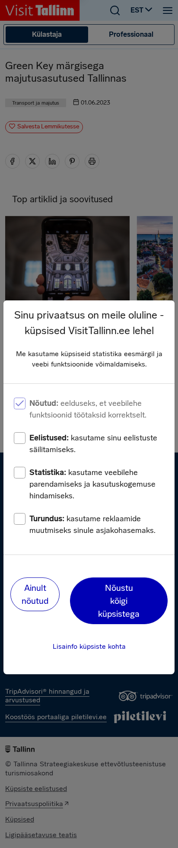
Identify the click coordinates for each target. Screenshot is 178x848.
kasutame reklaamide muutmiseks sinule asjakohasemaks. (92, 524)
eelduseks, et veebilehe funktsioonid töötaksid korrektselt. (87, 409)
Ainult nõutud (35, 594)
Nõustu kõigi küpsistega (119, 601)
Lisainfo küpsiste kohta (89, 646)
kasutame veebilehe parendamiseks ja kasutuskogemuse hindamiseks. (92, 484)
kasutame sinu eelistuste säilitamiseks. (93, 443)
